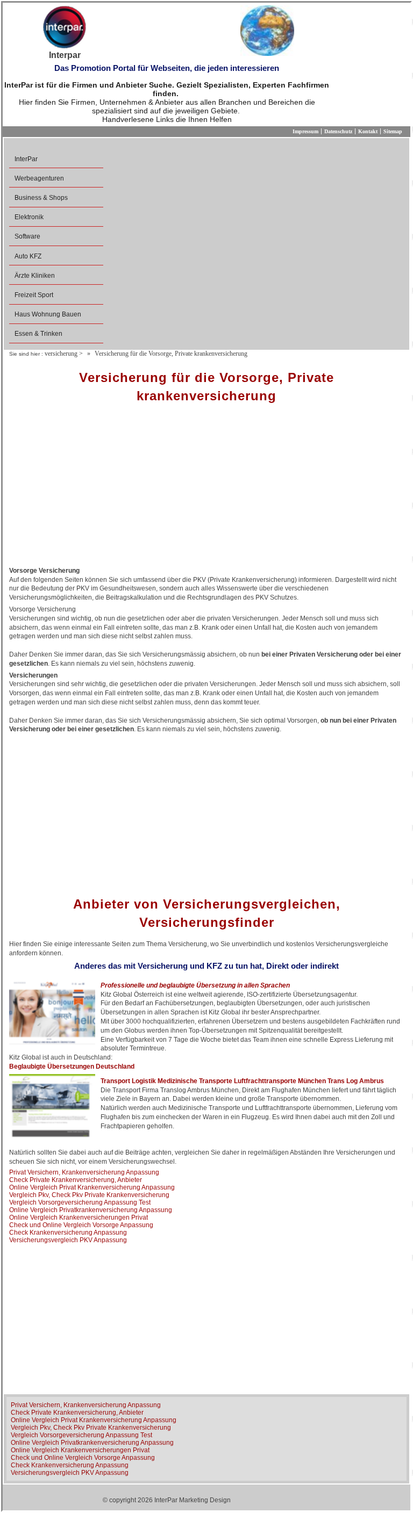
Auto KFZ (28, 256)
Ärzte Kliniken (35, 275)
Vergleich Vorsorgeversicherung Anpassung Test (80, 1202)
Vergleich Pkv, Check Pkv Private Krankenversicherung (89, 1195)
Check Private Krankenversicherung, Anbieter (75, 1180)
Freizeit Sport (34, 295)
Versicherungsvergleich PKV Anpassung (68, 1240)
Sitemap (392, 131)
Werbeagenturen (39, 178)
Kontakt (368, 131)
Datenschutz (338, 131)
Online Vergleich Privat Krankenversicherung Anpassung (92, 1187)
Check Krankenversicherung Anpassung (68, 1232)
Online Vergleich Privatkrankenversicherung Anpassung (90, 1210)
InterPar (26, 159)
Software (27, 236)
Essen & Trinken (38, 333)
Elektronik (29, 217)
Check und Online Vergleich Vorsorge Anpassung (81, 1225)
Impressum (305, 131)
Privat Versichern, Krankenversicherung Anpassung (84, 1172)
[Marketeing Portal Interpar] (64, 28)
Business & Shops (41, 197)
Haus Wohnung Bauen (48, 314)
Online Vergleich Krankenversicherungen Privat (78, 1217)
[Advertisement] (206, 488)
